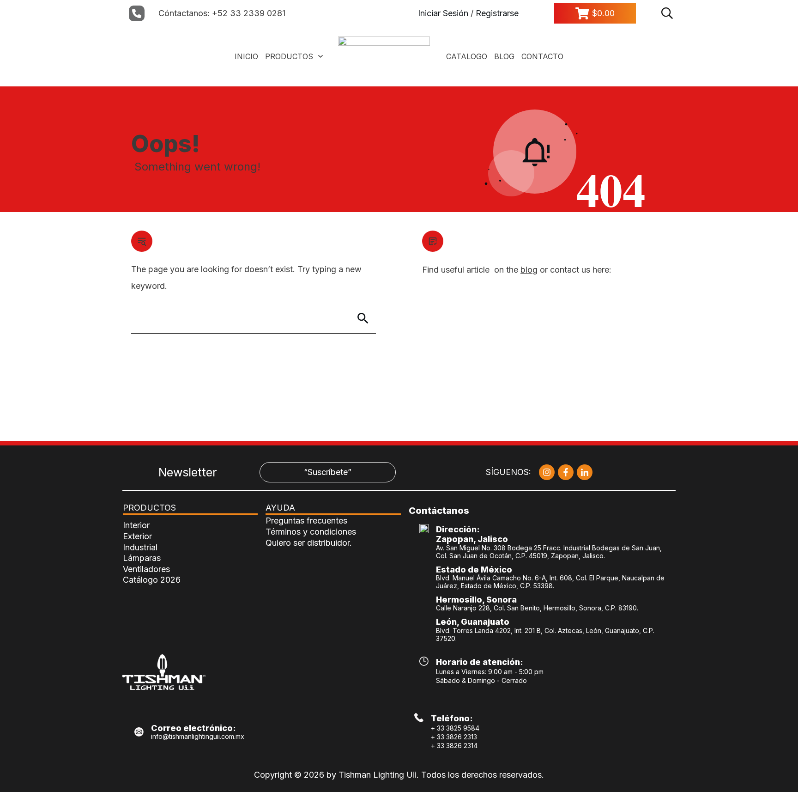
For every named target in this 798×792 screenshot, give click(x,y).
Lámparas (142, 558)
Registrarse (497, 13)
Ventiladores (146, 569)
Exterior (137, 536)
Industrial (140, 547)
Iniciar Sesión (443, 13)
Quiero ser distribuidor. (309, 543)
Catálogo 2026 (152, 580)
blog (529, 269)
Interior (136, 525)
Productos (149, 507)
